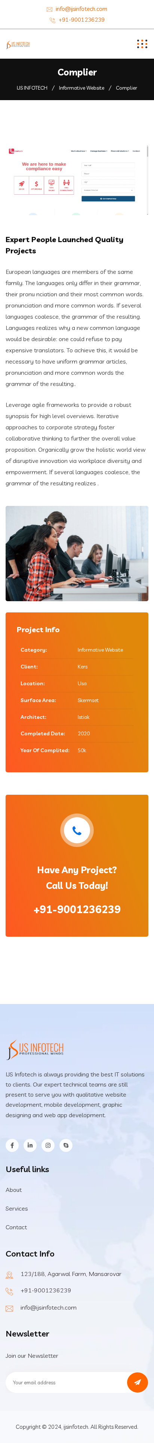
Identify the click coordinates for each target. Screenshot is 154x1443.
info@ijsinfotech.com (81, 8)
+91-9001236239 (82, 19)
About (14, 1189)
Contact (16, 1227)
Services (17, 1208)
